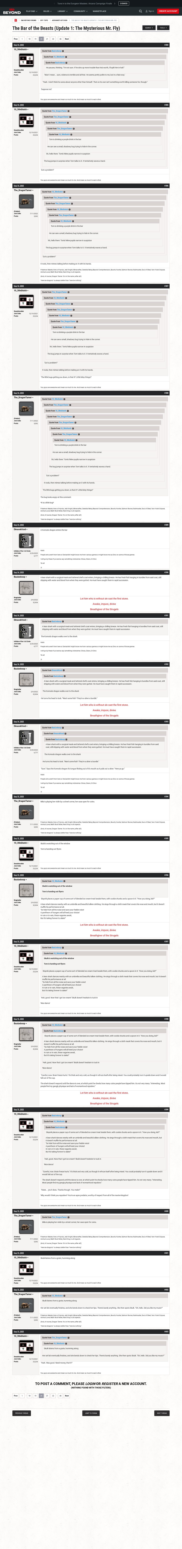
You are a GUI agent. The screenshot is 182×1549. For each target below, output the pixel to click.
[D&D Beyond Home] (12, 11)
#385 (166, 105)
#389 (166, 525)
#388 (166, 393)
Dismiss (123, 3)
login (90, 1384)
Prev (16, 39)
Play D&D (30, 11)
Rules (46, 11)
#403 (166, 1332)
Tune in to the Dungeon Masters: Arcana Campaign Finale (84, 3)
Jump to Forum (91, 1413)
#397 (166, 941)
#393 (166, 722)
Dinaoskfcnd (57, 670)
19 (35, 39)
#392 (166, 664)
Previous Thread (21, 1413)
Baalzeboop (56, 51)
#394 (166, 797)
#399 (166, 1110)
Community (79, 11)
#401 (166, 1253)
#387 (166, 286)
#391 (166, 615)
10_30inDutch (59, 57)
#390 (166, 572)
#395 (166, 838)
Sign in (151, 11)
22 (53, 39)
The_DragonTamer (59, 111)
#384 (166, 45)
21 (47, 39)
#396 (166, 875)
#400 (166, 1211)
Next (67, 39)
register (110, 1384)
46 (60, 39)
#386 (166, 186)
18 (29, 39)
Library (61, 11)
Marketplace (99, 11)
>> (63, 51)
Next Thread (162, 1413)
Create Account (168, 11)
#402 (166, 1290)
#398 (166, 1019)
